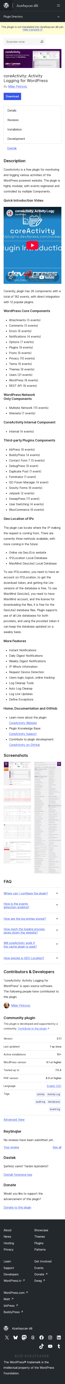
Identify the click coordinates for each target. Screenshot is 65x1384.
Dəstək (12, 148)
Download (12, 96)
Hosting (9, 1243)
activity (41, 1094)
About (8, 1230)
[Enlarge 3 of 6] (26, 810)
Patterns (40, 1249)
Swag (39, 1280)
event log (55, 1109)
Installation (14, 129)
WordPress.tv (14, 1280)
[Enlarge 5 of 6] (26, 846)
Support (9, 1268)
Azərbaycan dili (22, 1328)
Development (16, 139)
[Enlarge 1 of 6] (26, 766)
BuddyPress (13, 1312)
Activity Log (53, 1094)
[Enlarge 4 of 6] (26, 829)
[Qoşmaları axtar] (42, 41)
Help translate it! (32, 29)
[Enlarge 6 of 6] (56, 766)
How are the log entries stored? (25, 918)
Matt (9, 1299)
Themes (39, 1236)
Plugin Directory (13, 16)
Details (11, 110)
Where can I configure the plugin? (26, 893)
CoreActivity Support (23, 734)
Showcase (41, 1230)
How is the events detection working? (16, 905)
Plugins (39, 1243)
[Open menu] (59, 5)
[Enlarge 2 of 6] (26, 793)
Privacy (9, 1249)
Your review (11, 1147)
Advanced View (14, 1119)
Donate (41, 1274)
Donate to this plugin (17, 1207)
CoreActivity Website (23, 723)
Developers (11, 1274)
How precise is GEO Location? (24, 958)
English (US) (54, 1085)
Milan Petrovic (17, 86)
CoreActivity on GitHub (24, 745)
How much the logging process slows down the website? (24, 930)
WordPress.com (16, 1293)
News (7, 1236)
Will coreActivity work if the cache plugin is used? (20, 944)
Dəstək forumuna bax (18, 1174)
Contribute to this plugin (32, 1028)
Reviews (13, 120)
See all (57, 1147)
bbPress (11, 1305)
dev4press (54, 1101)
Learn (7, 1261)
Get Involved (43, 1261)
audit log (40, 1101)
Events (39, 1268)
